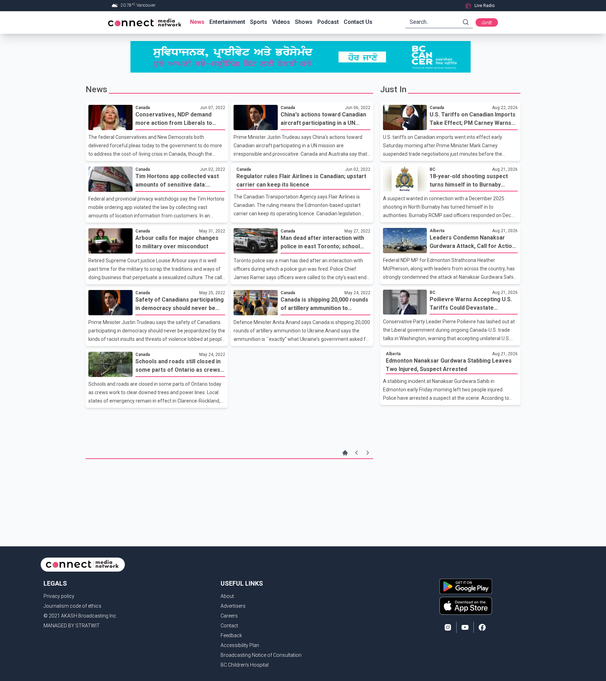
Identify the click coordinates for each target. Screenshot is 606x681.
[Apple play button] (465, 605)
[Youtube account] (465, 627)
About (227, 596)
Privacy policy (58, 596)
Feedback (231, 635)
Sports (258, 22)
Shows (303, 22)
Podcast (328, 22)
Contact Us (358, 22)
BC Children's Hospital (245, 665)
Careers (229, 616)
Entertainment (227, 22)
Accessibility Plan (240, 645)
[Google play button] (465, 586)
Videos (281, 22)
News (197, 22)
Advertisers (233, 606)
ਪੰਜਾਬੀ (487, 23)
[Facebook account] (482, 627)
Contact (229, 625)
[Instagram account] (447, 627)
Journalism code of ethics (72, 606)
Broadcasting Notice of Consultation (261, 655)
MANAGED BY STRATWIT (71, 625)
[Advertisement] (229, 482)
